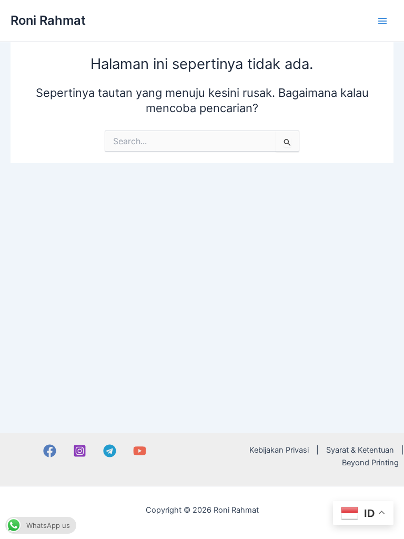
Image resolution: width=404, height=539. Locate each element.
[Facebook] (49, 450)
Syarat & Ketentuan (360, 450)
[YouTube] (139, 450)
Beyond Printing (370, 462)
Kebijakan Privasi (279, 450)
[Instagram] (79, 450)
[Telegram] (109, 450)
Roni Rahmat (48, 20)
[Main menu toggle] (382, 21)
